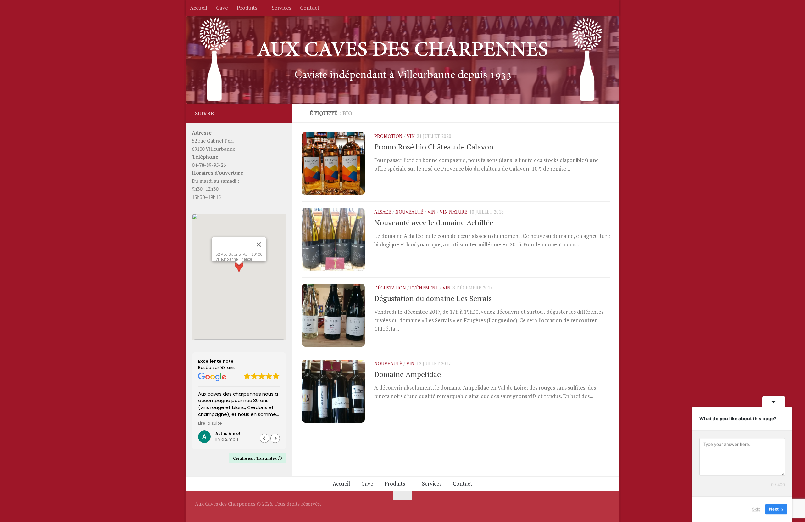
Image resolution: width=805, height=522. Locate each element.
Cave (222, 7)
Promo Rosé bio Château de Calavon (433, 147)
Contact (309, 7)
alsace (382, 212)
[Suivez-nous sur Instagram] (269, 113)
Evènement (424, 288)
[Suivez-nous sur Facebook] (259, 113)
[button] (239, 271)
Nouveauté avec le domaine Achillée (433, 222)
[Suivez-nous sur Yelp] (279, 113)
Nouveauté (409, 212)
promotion (388, 136)
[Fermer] (258, 244)
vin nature (453, 212)
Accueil (198, 7)
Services (281, 7)
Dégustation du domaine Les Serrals (433, 298)
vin (411, 136)
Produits (247, 7)
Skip (756, 509)
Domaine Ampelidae (407, 374)
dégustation (390, 288)
